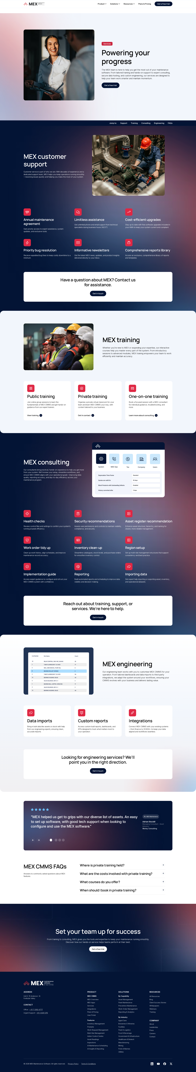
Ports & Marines (124, 1049)
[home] (34, 3)
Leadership (153, 1027)
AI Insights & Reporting (95, 1049)
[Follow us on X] (171, 1063)
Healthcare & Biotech (126, 1039)
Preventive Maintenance (127, 1006)
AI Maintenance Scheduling (97, 1046)
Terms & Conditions (88, 1064)
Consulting (145, 123)
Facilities (121, 1027)
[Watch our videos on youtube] (158, 1063)
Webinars (153, 1009)
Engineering (159, 123)
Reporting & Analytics (126, 1012)
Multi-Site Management (95, 1033)
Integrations (91, 1009)
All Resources (154, 996)
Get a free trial (163, 4)
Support (123, 123)
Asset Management (125, 999)
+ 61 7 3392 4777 (36, 1010)
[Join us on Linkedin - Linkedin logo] (152, 1063)
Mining (120, 1046)
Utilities (121, 1052)
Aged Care (122, 1020)
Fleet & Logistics (124, 1030)
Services (90, 1006)
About (151, 1024)
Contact (152, 1037)
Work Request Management (97, 1030)
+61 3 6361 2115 (42, 1013)
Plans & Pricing (92, 1012)
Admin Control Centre (95, 1036)
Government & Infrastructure (128, 1036)
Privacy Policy (73, 1064)
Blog (151, 999)
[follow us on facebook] (164, 1063)
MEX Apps (91, 1003)
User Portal (91, 1015)
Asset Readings (93, 1039)
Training (134, 123)
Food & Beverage (125, 1033)
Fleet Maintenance (125, 1003)
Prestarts (90, 1027)
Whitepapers (154, 1006)
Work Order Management (127, 1009)
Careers (152, 1033)
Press (151, 1030)
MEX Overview (92, 999)
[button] (102, 4)
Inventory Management (96, 1024)
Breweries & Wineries (126, 1024)
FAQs (170, 123)
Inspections (91, 1042)
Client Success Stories (157, 1003)
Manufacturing (123, 1042)
